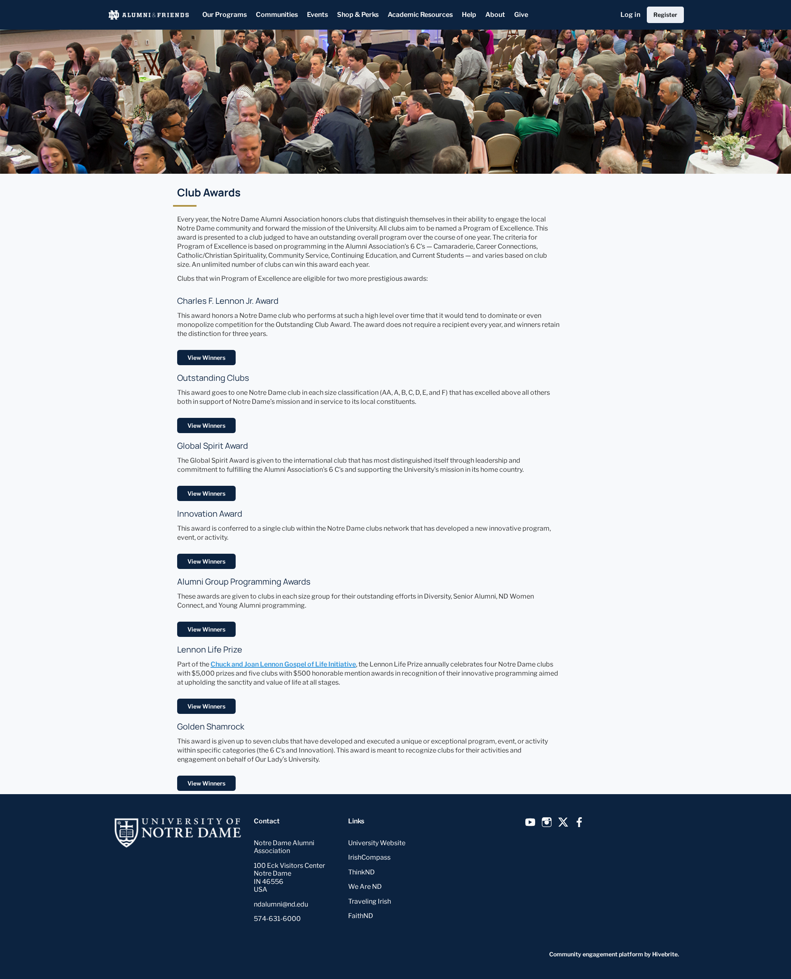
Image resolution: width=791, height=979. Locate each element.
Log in (630, 15)
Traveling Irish (369, 901)
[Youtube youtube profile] (530, 822)
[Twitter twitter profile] (563, 824)
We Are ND (365, 886)
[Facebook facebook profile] (580, 822)
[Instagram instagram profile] (547, 822)
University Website (376, 843)
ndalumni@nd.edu (281, 904)
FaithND (360, 916)
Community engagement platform (596, 954)
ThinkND (361, 872)
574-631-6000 (277, 919)
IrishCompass (369, 857)
